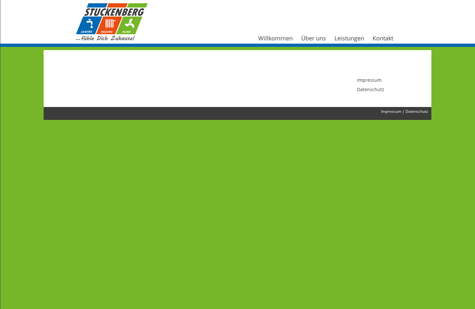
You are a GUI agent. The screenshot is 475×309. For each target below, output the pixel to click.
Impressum (369, 80)
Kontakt (383, 38)
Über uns (313, 38)
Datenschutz (370, 89)
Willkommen (275, 38)
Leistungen (349, 38)
